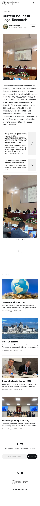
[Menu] (37, 3)
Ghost (24, 489)
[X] (18, 473)
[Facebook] (22, 473)
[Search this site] (33, 3)
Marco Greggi (14, 26)
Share (33, 27)
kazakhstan (7, 12)
